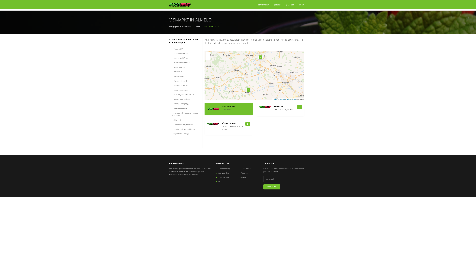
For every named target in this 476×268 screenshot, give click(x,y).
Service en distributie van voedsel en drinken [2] (185, 114)
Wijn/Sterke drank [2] (181, 134)
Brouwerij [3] (178, 49)
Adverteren (246, 169)
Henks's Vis (278, 106)
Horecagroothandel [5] (181, 99)
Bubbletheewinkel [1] (181, 53)
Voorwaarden (223, 173)
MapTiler (282, 99)
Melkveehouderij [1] (180, 108)
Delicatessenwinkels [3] (181, 63)
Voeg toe (244, 173)
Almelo (197, 26)
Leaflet (275, 99)
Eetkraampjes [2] (179, 76)
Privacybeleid (223, 177)
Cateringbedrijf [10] (180, 58)
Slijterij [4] (177, 120)
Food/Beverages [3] (180, 90)
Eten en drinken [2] (180, 81)
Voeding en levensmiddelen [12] (185, 129)
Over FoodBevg (224, 169)
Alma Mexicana (228, 106)
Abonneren (271, 187)
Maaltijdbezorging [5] (181, 104)
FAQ (219, 181)
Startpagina (263, 5)
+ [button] (208, 54)
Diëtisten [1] (177, 72)
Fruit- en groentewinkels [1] (183, 94)
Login (301, 5)
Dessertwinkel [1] (179, 67)
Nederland (186, 26)
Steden (278, 5)
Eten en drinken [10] (180, 85)
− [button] (208, 57)
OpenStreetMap (291, 99)
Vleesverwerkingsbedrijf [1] (183, 124)
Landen (290, 5)
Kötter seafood (229, 123)
